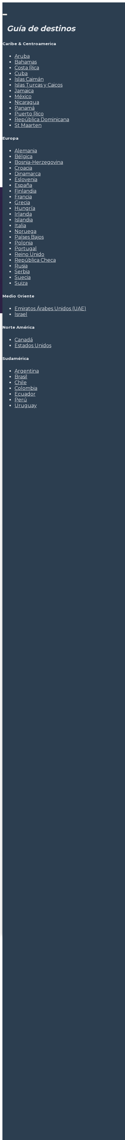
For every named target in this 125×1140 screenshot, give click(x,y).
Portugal (26, 248)
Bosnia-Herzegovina (39, 162)
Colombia (26, 388)
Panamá (25, 108)
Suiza (21, 283)
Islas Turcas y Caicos (38, 85)
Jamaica (24, 91)
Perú (21, 400)
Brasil (21, 377)
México (23, 96)
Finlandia (25, 191)
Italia (20, 225)
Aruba (22, 56)
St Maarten (28, 125)
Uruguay (26, 405)
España (23, 185)
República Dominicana (42, 119)
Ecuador (25, 394)
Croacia (23, 168)
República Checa (35, 260)
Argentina (27, 371)
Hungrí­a (25, 208)
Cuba (21, 73)
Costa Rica (27, 68)
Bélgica (23, 156)
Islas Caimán (29, 79)
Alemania (26, 151)
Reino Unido (29, 254)
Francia (23, 197)
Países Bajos (29, 237)
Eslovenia (26, 179)
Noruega (25, 231)
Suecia (23, 277)
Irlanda (23, 214)
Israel (21, 314)
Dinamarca (28, 174)
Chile (21, 382)
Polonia (24, 243)
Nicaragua (27, 102)
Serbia (22, 271)
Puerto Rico (29, 114)
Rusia (21, 266)
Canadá (24, 340)
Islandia (24, 220)
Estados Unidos (33, 345)
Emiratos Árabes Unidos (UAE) (50, 308)
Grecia (22, 202)
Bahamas (26, 62)
